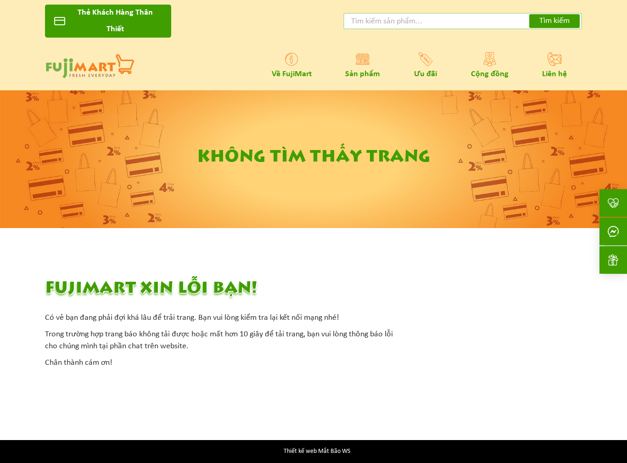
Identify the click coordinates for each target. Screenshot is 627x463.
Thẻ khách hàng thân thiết (115, 20)
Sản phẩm (362, 74)
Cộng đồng (490, 74)
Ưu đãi (425, 74)
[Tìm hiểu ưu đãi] (613, 259)
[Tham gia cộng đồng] (613, 203)
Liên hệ (554, 74)
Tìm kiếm (554, 21)
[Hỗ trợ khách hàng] (613, 231)
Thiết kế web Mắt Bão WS (317, 451)
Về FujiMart (292, 74)
